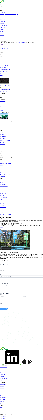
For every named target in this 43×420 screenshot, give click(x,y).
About (1, 393)
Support (1, 405)
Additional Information (4, 283)
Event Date (2, 270)
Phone (1, 298)
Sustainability (2, 99)
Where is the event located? (5, 279)
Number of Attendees (4, 274)
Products (1, 58)
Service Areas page (22, 42)
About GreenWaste (3, 132)
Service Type (2, 12)
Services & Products (3, 365)
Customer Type (2, 27)
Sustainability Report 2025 (4, 112)
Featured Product (3, 77)
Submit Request (4, 308)
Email (1, 303)
